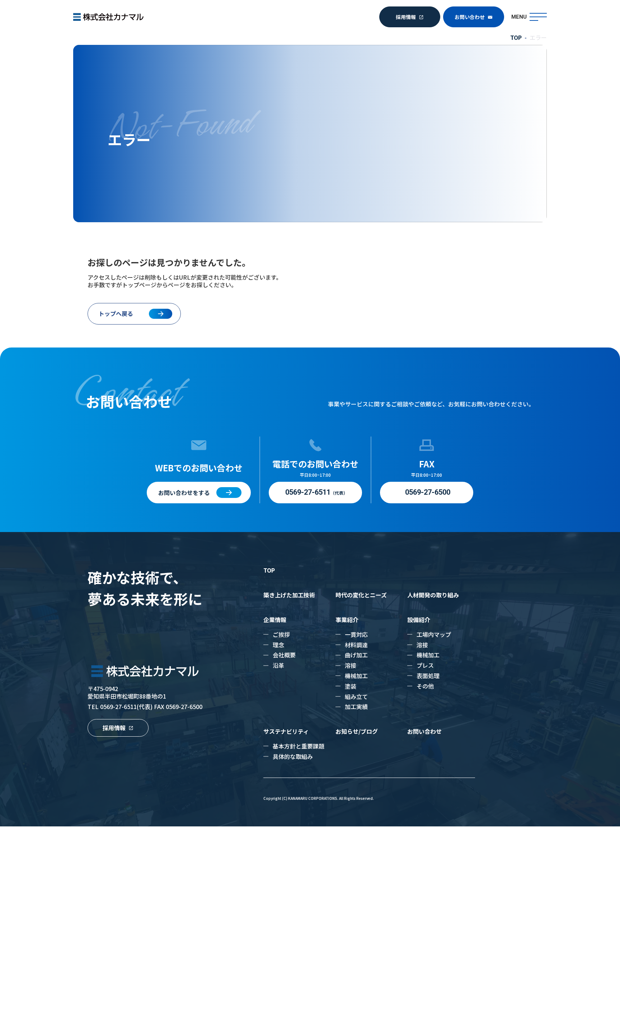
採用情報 (406, 16)
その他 (425, 686)
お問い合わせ (470, 16)
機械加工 (356, 675)
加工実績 (356, 706)
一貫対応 (356, 634)
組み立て (356, 696)
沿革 (278, 665)
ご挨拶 (281, 634)
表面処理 (428, 675)
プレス (425, 665)
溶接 (350, 665)
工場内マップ (434, 634)
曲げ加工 (356, 654)
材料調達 (356, 644)
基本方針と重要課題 (298, 746)
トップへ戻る (116, 313)
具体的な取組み (293, 756)
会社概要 (284, 654)
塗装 (350, 686)
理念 (278, 644)
